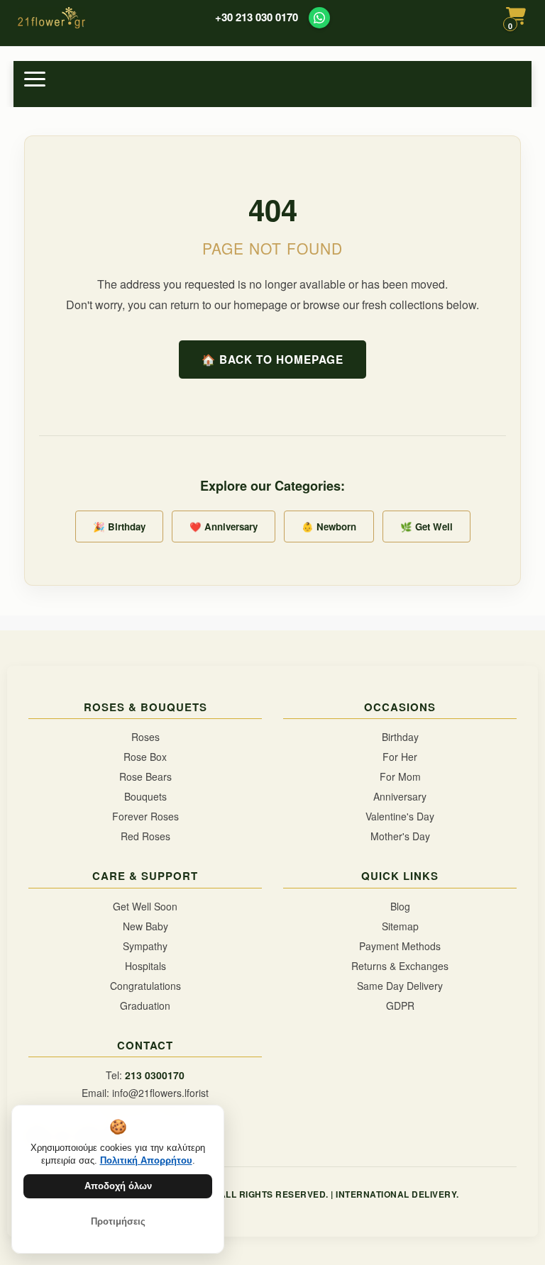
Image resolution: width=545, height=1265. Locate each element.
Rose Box (145, 756)
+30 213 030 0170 (256, 17)
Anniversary (399, 796)
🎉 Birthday (119, 526)
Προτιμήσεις (118, 1221)
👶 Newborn (329, 526)
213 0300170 (155, 1075)
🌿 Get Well (426, 526)
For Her (399, 756)
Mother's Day (400, 836)
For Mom (400, 776)
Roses (145, 737)
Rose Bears (145, 776)
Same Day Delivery (400, 986)
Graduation (145, 1005)
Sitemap (400, 926)
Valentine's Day (399, 816)
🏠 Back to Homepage (272, 359)
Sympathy (145, 946)
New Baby (145, 926)
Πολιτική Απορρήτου (146, 1160)
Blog (400, 906)
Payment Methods (400, 946)
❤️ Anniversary (223, 526)
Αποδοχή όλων (118, 1186)
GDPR (400, 1005)
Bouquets (145, 796)
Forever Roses (145, 816)
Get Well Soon (145, 906)
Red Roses (145, 836)
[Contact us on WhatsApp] (319, 17)
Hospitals (145, 966)
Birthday (400, 737)
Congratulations (145, 986)
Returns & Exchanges (399, 966)
